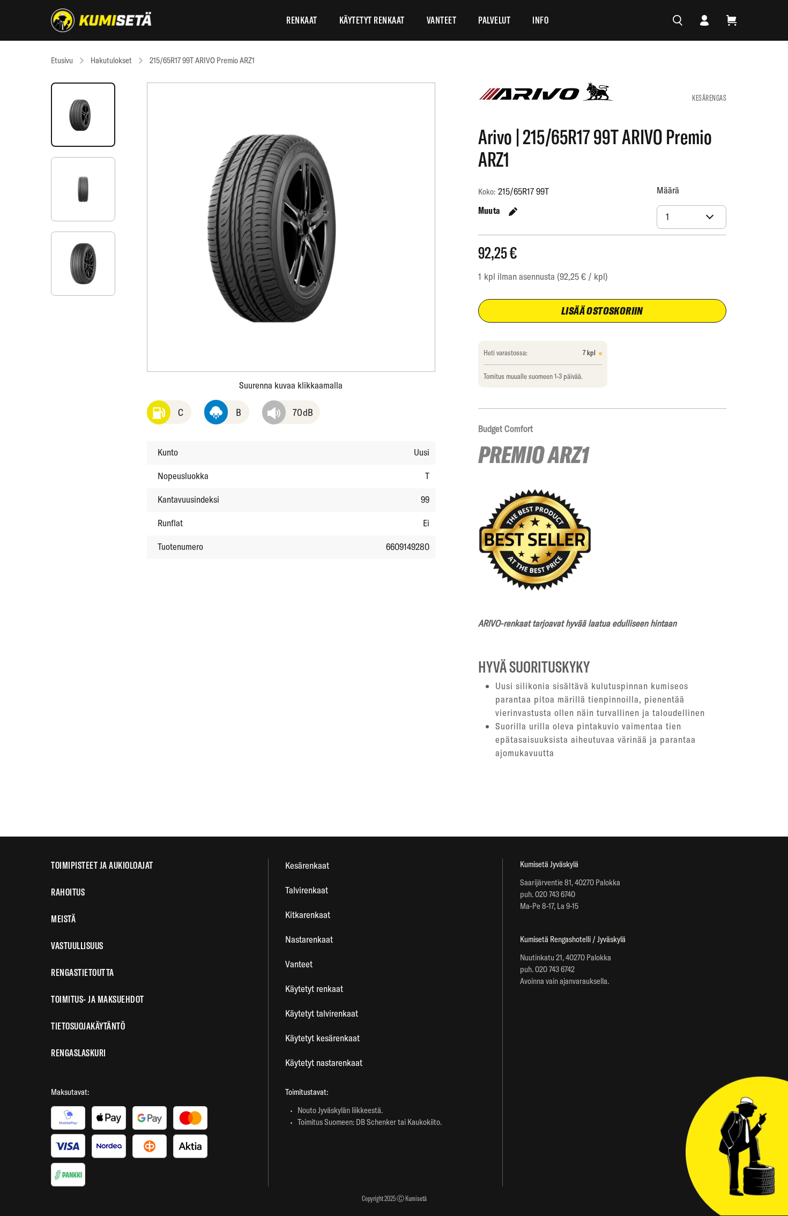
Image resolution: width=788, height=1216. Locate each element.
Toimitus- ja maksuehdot (97, 999)
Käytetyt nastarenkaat (323, 1062)
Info (540, 20)
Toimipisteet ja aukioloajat (102, 865)
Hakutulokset (111, 60)
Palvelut (494, 20)
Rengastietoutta (82, 972)
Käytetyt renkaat (372, 20)
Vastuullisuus (77, 945)
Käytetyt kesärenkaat (322, 1037)
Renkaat (301, 20)
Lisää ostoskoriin (602, 310)
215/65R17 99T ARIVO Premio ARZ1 (202, 60)
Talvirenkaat (306, 890)
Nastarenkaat (309, 939)
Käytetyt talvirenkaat (321, 1013)
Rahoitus (68, 892)
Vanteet (442, 20)
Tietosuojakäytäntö (88, 1026)
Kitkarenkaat (307, 914)
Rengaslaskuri (78, 1053)
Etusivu (62, 60)
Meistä (63, 919)
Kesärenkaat (307, 865)
